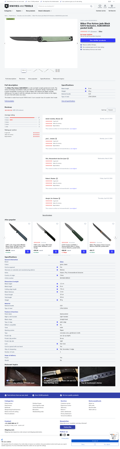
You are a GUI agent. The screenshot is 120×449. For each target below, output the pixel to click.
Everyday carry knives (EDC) (24, 15)
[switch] (114, 438)
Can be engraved (10, 267)
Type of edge (8, 322)
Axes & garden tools (38, 405)
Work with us (92, 409)
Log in (105, 7)
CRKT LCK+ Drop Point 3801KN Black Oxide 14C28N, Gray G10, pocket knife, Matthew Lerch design (15, 246)
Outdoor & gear (37, 403)
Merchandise (92, 407)
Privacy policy (65, 438)
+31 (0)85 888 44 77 (11, 423)
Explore (18, 11)
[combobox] (111, 110)
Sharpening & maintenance (12, 409)
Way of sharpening (10, 349)
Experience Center (66, 405)
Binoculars (36, 409)
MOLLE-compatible (10, 325)
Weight (64, 91)
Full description (10, 79)
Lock (6, 344)
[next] (112, 237)
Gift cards (91, 405)
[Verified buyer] (62, 119)
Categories (7, 11)
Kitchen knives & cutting (11, 411)
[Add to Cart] (27, 251)
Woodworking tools (38, 411)
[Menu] (117, 433)
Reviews (22, 79)
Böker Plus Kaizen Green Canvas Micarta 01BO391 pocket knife (100, 245)
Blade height (8, 283)
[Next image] (77, 43)
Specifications (45, 79)
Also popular (32, 79)
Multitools (7, 407)
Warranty (63, 407)
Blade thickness (9, 292)
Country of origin (10, 275)
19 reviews (93, 31)
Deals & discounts (44, 11)
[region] (41, 46)
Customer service (65, 403)
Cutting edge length (10, 289)
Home (6, 15)
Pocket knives (12, 15)
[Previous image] (4, 43)
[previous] (8, 237)
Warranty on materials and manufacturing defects (20, 270)
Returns (63, 409)
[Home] (19, 6)
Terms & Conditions (66, 415)
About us (91, 403)
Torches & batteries (38, 407)
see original (73, 128)
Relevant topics (58, 79)
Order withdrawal (66, 411)
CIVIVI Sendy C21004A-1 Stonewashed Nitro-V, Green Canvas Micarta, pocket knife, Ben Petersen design (71, 246)
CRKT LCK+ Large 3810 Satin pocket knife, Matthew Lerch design (43, 246)
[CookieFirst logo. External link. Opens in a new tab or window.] (2, 440)
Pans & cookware (10, 413)
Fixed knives (8, 405)
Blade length (65, 88)
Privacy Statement (66, 413)
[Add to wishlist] (29, 224)
